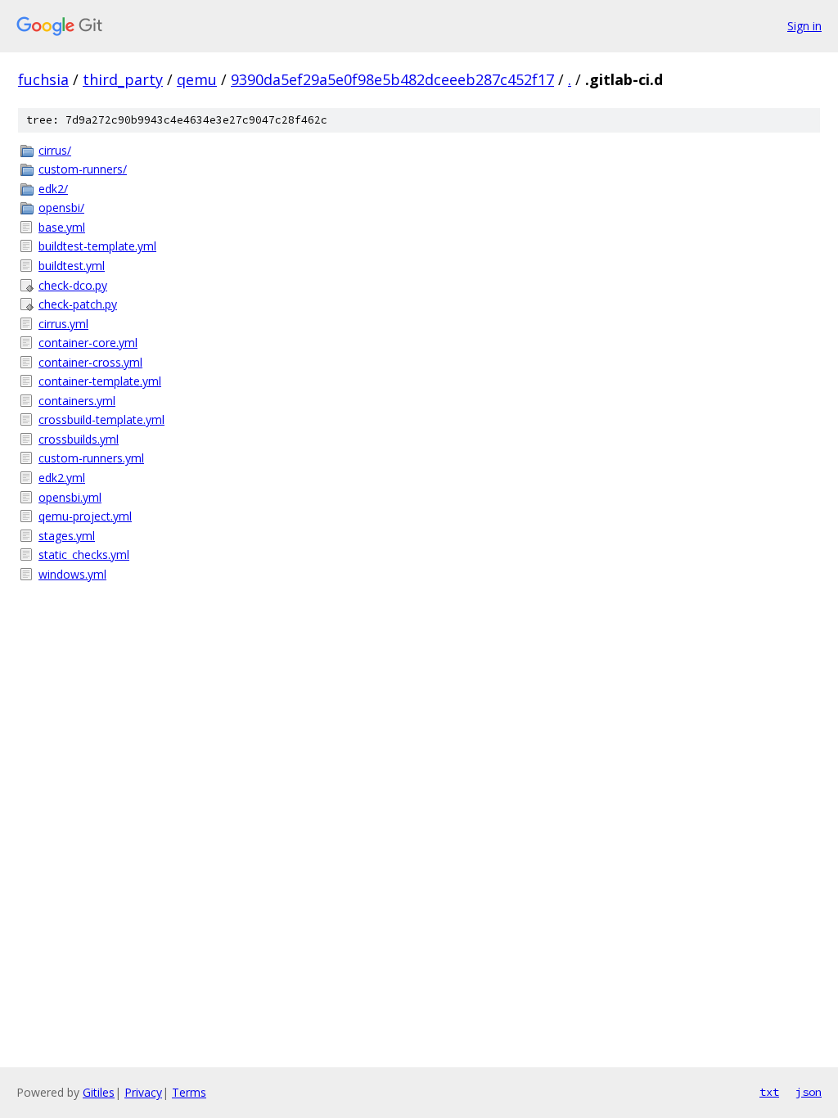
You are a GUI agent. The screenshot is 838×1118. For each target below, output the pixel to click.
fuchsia (43, 79)
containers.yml (76, 400)
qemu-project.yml (85, 516)
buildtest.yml (71, 265)
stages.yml (66, 535)
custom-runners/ (82, 169)
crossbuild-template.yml (101, 419)
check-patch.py (77, 304)
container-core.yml (87, 342)
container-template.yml (99, 381)
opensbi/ (61, 207)
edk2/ (53, 188)
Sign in (804, 26)
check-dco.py (72, 285)
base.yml (61, 227)
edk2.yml (61, 477)
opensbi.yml (69, 497)
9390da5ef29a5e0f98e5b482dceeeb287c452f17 (392, 79)
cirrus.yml (63, 323)
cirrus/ (54, 150)
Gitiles (99, 1092)
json (808, 1091)
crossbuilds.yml (78, 439)
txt (769, 1091)
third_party (123, 79)
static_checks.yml (83, 554)
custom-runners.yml (91, 458)
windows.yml (72, 574)
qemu (197, 79)
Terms (189, 1092)
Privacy (143, 1092)
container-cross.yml (90, 362)
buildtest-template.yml (97, 246)
